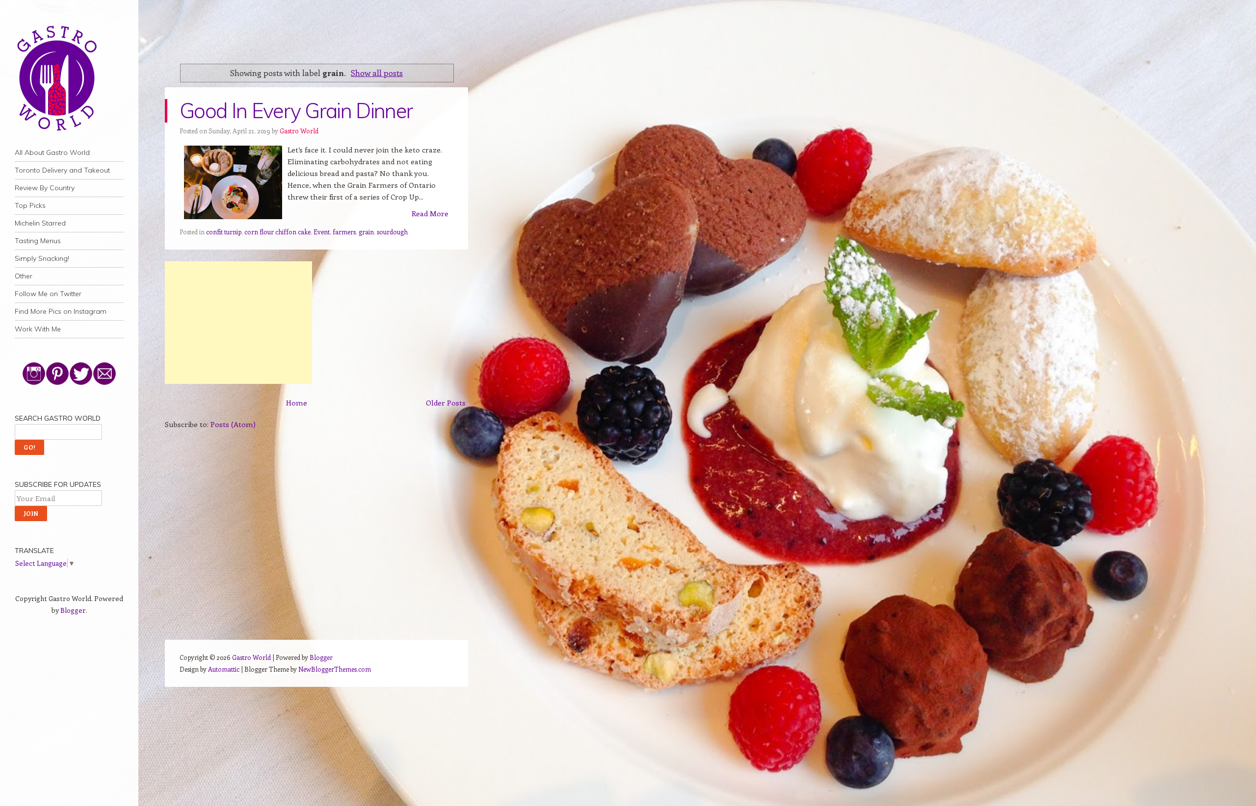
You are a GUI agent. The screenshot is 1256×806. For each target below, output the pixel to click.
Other (23, 276)
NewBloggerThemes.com (334, 669)
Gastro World (299, 130)
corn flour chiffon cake (277, 231)
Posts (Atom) (233, 424)
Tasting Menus (38, 240)
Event (322, 231)
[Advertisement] (238, 322)
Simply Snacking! (42, 258)
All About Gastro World (52, 152)
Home (296, 402)
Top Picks (30, 205)
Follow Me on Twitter (48, 293)
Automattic (223, 669)
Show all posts (377, 72)
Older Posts (446, 402)
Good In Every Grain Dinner (296, 111)
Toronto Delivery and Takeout (62, 170)
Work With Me (38, 329)
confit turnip (223, 231)
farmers (344, 231)
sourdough (392, 231)
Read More (430, 213)
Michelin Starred (40, 223)
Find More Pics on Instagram (60, 311)
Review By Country (45, 187)
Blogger (73, 610)
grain (366, 231)
